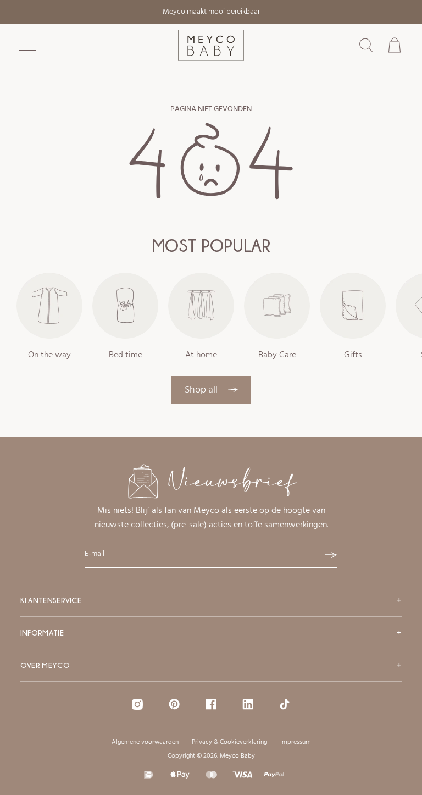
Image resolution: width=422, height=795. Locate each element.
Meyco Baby (237, 755)
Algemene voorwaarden (145, 742)
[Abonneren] (330, 555)
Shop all (202, 390)
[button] (27, 45)
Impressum (295, 742)
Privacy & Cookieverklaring (229, 742)
